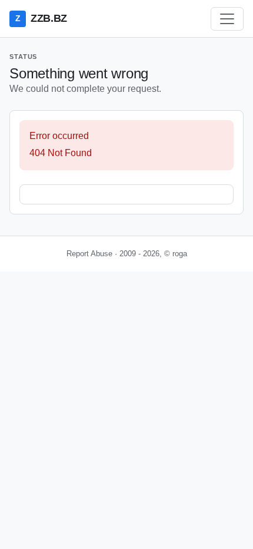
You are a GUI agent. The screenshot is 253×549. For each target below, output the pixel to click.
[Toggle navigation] (227, 19)
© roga (175, 253)
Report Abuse (89, 253)
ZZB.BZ (41, 18)
